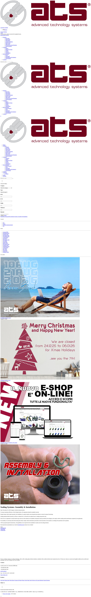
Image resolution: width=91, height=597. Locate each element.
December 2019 (6, 244)
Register (4, 176)
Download (7, 56)
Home (4, 144)
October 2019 (5, 245)
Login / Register (3, 31)
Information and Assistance (10, 57)
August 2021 (5, 237)
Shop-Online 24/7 (3, 574)
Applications (7, 52)
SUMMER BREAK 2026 (5, 317)
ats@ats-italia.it (3, 571)
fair (3, 226)
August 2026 (5, 232)
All (3, 222)
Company (5, 47)
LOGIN (7, 35)
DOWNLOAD (21, 524)
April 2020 (5, 242)
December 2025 (6, 233)
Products (4, 37)
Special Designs (8, 46)
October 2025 (5, 234)
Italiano (5, 29)
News (6, 55)
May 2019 (5, 249)
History (6, 48)
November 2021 (6, 236)
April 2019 (5, 251)
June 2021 (5, 238)
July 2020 (5, 241)
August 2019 (5, 247)
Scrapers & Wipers (9, 41)
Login (4, 174)
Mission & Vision (8, 49)
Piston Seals (7, 39)
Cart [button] (1, 32)
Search (2, 215)
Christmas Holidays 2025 (5, 380)
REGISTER (2, 35)
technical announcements (8, 224)
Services (7, 51)
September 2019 (6, 246)
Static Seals (7, 44)
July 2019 (5, 248)
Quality (6, 50)
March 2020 (5, 243)
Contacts (4, 59)
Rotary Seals (7, 42)
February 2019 (6, 252)
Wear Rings (7, 40)
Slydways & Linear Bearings (11, 45)
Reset (5, 215)
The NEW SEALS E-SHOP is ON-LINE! (8, 442)
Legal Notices (8, 58)
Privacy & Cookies (6, 593)
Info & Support (6, 54)
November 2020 (6, 239)
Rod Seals (7, 38)
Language (5, 172)
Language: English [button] (4, 27)
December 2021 (6, 235)
